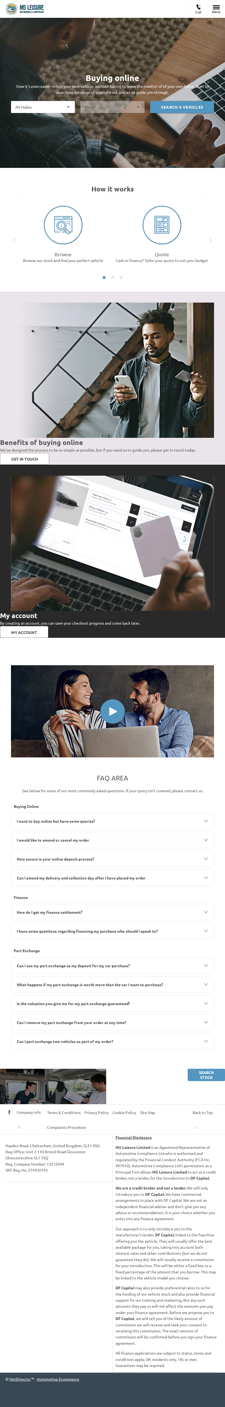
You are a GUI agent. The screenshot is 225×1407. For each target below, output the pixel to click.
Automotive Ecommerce (58, 1379)
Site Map (147, 1112)
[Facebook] (9, 1111)
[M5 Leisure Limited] (24, 9)
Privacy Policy (97, 1112)
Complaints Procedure (66, 1127)
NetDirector (20, 1379)
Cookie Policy (124, 1112)
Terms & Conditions (64, 1112)
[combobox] (43, 107)
